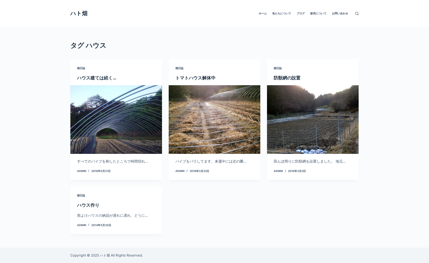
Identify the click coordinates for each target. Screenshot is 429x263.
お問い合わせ (340, 13)
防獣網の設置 (287, 78)
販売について (318, 13)
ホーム (263, 13)
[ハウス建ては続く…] (116, 119)
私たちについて (281, 13)
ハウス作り (88, 205)
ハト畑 (79, 13)
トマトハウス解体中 (195, 78)
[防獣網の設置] (313, 119)
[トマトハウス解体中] (214, 119)
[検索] (357, 13)
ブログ (301, 13)
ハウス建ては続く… (96, 78)
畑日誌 (81, 68)
